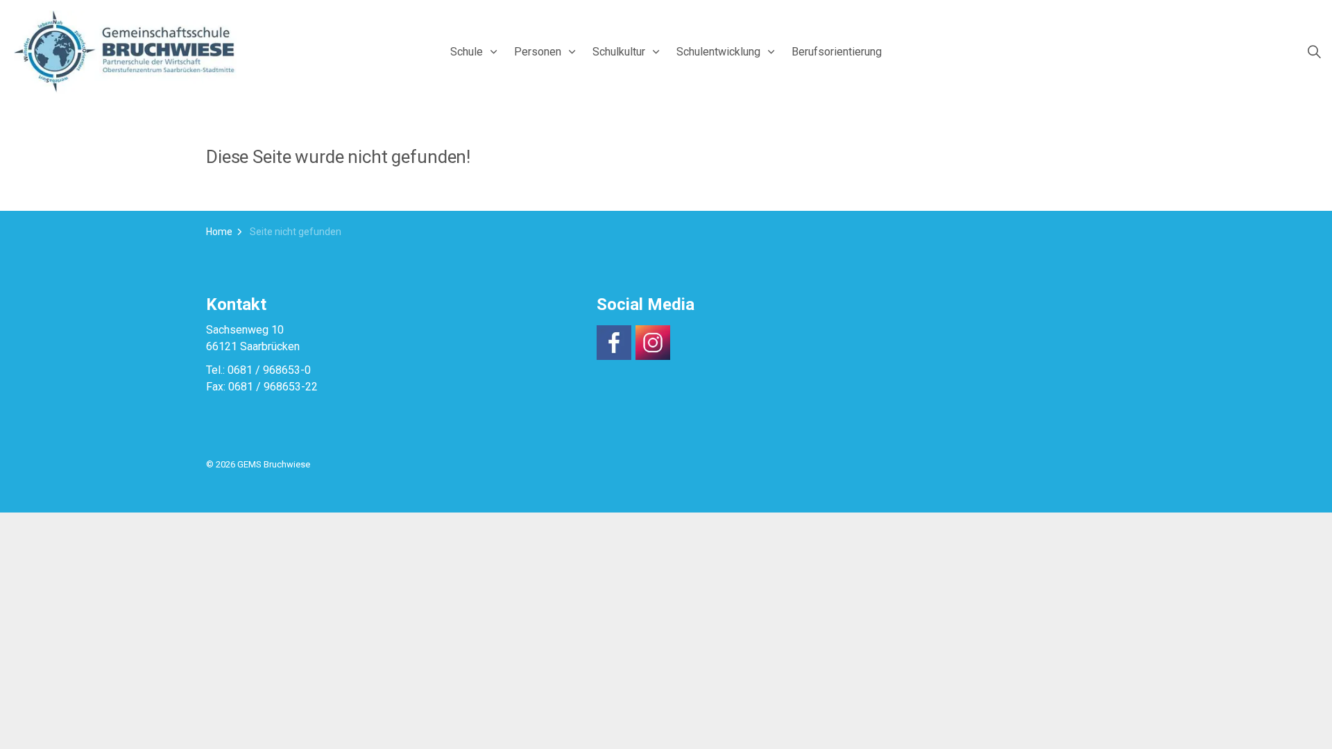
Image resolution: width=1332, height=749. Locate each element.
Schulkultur (618, 51)
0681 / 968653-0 (269, 370)
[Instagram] (652, 342)
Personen (537, 51)
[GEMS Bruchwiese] (125, 52)
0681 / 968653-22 (273, 386)
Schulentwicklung (718, 51)
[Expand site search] (1314, 52)
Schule (466, 51)
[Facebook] (614, 342)
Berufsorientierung (837, 51)
